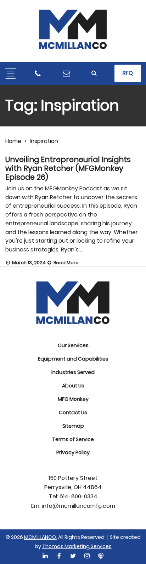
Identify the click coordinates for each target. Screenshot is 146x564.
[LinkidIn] (45, 556)
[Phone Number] (37, 73)
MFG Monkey (73, 399)
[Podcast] (101, 556)
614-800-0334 (78, 496)
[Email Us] (66, 73)
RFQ (128, 73)
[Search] (94, 73)
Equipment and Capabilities (73, 358)
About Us (73, 385)
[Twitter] (73, 556)
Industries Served (73, 372)
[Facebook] (59, 556)
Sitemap (73, 425)
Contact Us (73, 412)
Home (13, 141)
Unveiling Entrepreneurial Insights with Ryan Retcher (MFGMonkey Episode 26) (68, 168)
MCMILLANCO (40, 537)
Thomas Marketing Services (77, 546)
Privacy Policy (73, 452)
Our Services (73, 345)
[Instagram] (87, 556)
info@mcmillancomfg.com (78, 506)
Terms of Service (73, 439)
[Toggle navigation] (10, 73)
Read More (65, 263)
